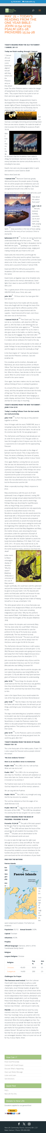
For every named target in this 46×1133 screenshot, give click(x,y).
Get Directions (9, 1079)
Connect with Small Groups (14, 1065)
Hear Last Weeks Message (14, 1072)
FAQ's (6, 1090)
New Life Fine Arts (11, 1094)
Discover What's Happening (14, 1069)
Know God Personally (12, 1062)
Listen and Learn (10, 1075)
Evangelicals (11, 971)
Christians (10, 967)
